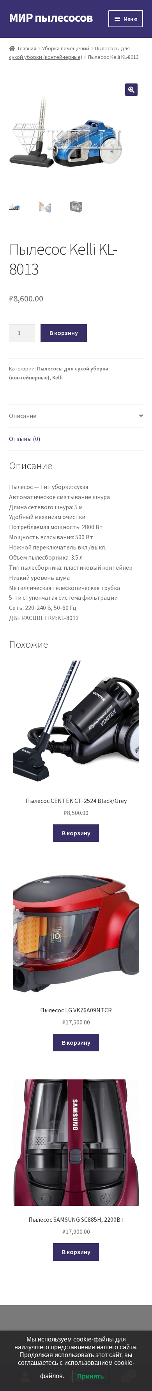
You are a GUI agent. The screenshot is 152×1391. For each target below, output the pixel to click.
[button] (131, 89)
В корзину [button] (76, 833)
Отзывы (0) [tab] (24, 439)
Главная (27, 48)
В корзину (63, 333)
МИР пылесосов (51, 17)
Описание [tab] (22, 416)
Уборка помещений (65, 48)
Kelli (57, 377)
